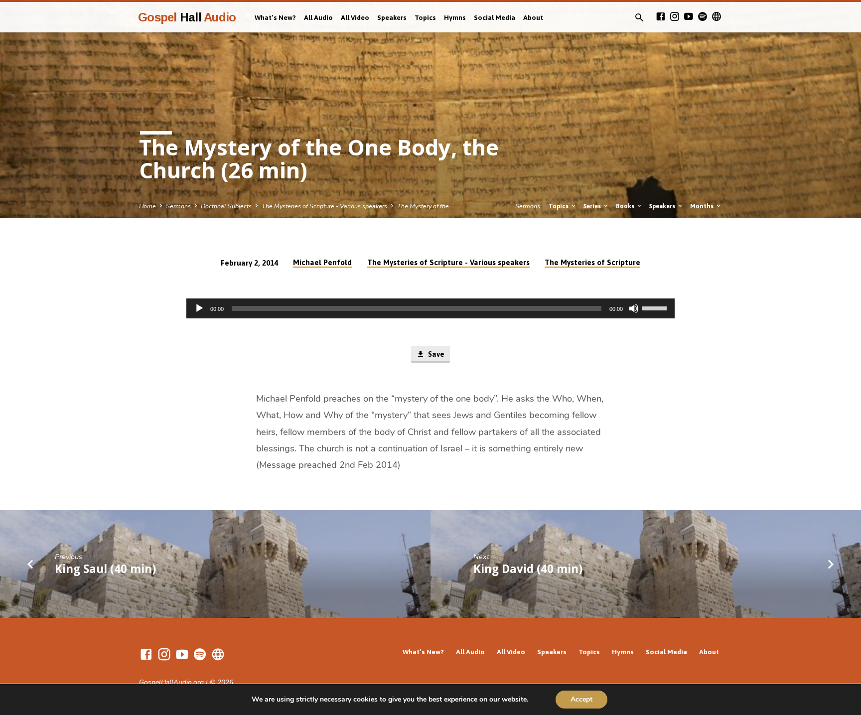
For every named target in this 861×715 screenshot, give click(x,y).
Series (592, 206)
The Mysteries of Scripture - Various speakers (324, 206)
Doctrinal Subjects (226, 206)
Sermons (178, 206)
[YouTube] (688, 16)
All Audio (318, 17)
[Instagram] (674, 16)
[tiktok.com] (716, 16)
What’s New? (275, 17)
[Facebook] (660, 16)
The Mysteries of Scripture (592, 262)
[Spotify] (702, 16)
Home (147, 206)
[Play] (199, 308)
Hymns (455, 17)
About (533, 17)
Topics (425, 17)
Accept (581, 699)
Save (435, 354)
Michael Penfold (322, 262)
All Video (355, 17)
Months (702, 206)
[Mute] (634, 308)
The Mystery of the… (425, 206)
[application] (430, 308)
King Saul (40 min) (105, 568)
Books (626, 206)
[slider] (656, 307)
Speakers (392, 17)
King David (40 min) (527, 568)
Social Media (494, 17)
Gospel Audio (187, 17)
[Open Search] (639, 17)
